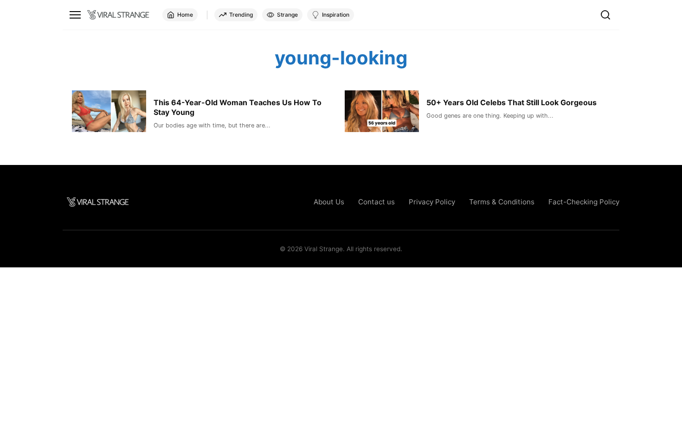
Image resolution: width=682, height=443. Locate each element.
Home (185, 14)
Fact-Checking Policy (583, 201)
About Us (329, 201)
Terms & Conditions (501, 201)
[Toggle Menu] (75, 15)
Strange (287, 14)
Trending (241, 14)
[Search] (605, 15)
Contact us (376, 201)
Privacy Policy (432, 201)
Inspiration (335, 14)
